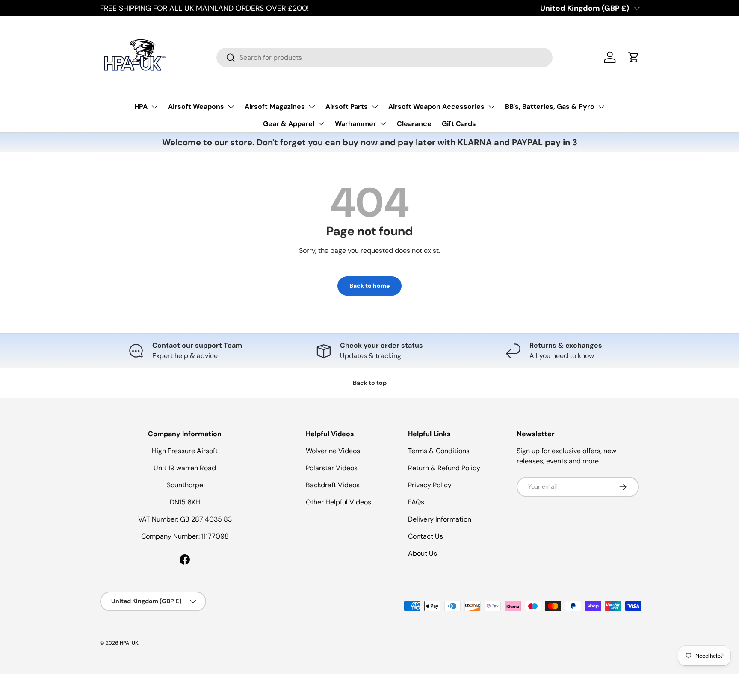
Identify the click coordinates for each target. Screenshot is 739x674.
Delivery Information (439, 519)
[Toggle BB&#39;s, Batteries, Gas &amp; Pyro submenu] (601, 107)
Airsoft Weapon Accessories (436, 106)
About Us (422, 553)
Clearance (414, 123)
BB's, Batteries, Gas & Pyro (549, 106)
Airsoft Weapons (196, 106)
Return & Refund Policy (444, 467)
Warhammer (355, 123)
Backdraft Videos (333, 485)
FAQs (416, 502)
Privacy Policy (430, 485)
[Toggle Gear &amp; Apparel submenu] (321, 123)
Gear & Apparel (288, 123)
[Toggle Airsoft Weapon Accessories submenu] (491, 107)
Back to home (369, 286)
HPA (141, 106)
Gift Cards (459, 123)
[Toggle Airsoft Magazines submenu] (312, 107)
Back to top (370, 383)
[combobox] (384, 57)
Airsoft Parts (346, 106)
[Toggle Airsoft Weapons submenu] (231, 107)
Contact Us (425, 536)
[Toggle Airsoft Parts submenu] (375, 107)
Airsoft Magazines (275, 106)
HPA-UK (129, 642)
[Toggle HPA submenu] (154, 107)
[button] (633, 57)
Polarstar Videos (332, 467)
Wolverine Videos (333, 450)
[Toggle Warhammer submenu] (383, 123)
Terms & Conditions (439, 450)
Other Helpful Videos (338, 502)
